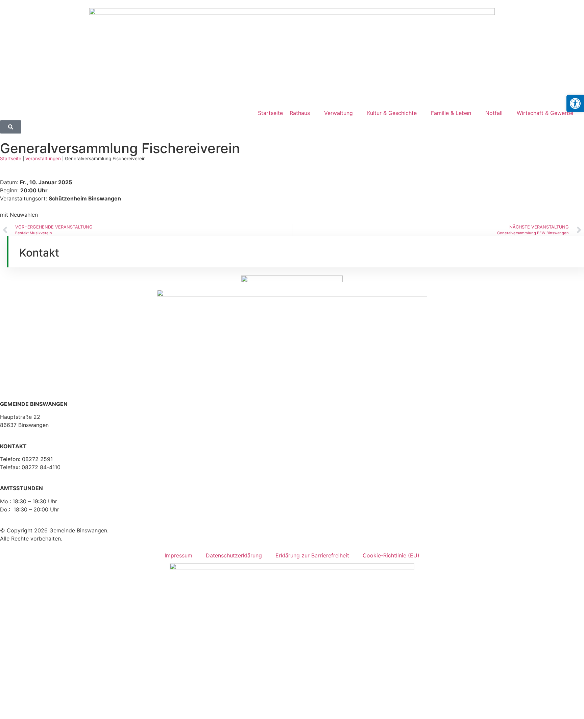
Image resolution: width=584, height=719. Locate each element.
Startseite (10, 158)
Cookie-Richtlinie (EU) (391, 555)
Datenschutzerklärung (234, 555)
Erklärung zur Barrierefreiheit (312, 555)
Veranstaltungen (43, 158)
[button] (575, 103)
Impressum (178, 555)
